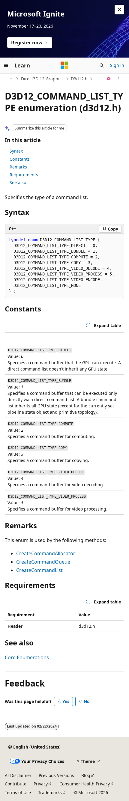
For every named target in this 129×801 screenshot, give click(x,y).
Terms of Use (18, 792)
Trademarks (50, 792)
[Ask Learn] (109, 79)
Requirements (24, 174)
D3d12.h (79, 79)
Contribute (15, 784)
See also (18, 182)
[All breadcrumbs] (10, 79)
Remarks (18, 167)
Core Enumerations (27, 657)
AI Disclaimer (18, 775)
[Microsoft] (64, 65)
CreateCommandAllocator (45, 553)
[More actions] (119, 79)
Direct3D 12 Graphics (42, 79)
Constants (20, 159)
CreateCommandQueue (43, 561)
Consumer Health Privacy (84, 784)
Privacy (41, 784)
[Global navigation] (6, 65)
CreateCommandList (39, 570)
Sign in (117, 65)
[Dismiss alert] (119, 9)
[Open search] (102, 65)
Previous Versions (56, 775)
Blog (85, 775)
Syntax (16, 151)
